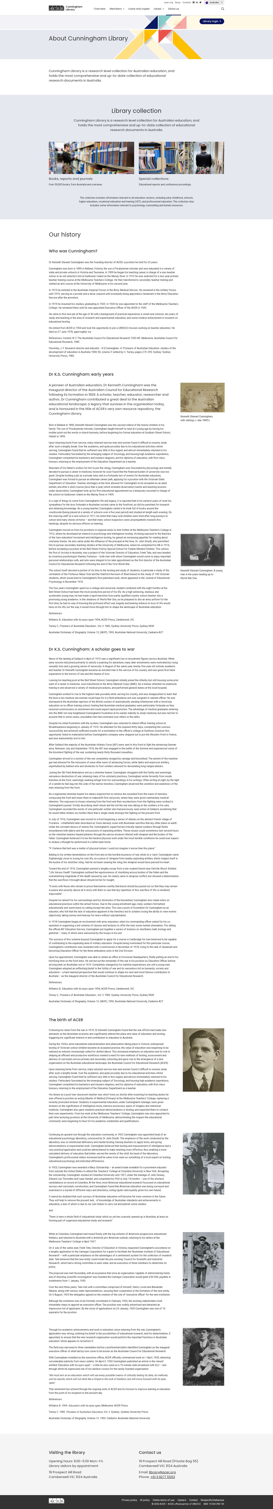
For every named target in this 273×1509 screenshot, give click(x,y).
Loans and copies (139, 9)
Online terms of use (164, 1500)
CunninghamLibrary (74, 8)
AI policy (145, 1500)
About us (174, 9)
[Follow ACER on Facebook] (193, 2)
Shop (177, 2)
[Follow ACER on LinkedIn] (197, 2)
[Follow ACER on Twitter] (200, 2)
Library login (210, 21)
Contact (186, 2)
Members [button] (116, 9)
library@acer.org (162, 1472)
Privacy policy (129, 1500)
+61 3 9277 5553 (162, 1477)
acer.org (168, 2)
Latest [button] (158, 9)
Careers (182, 1500)
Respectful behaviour (212, 1500)
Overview (100, 9)
